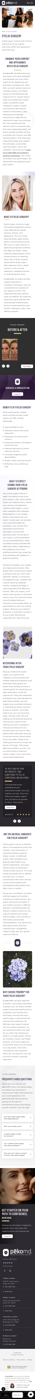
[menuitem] (4, 1271)
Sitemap (29, 1359)
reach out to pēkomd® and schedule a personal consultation (17, 153)
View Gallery (27, 366)
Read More (10, 807)
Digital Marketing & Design (19, 1367)
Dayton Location (9, 1297)
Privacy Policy (21, 1359)
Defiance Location (10, 1336)
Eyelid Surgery (12, 31)
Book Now (8, 1291)
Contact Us (17, 394)
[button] (3, 1389)
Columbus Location (10, 1317)
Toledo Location (9, 1278)
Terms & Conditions (9, 1359)
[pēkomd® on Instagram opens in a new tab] (10, 1271)
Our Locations (6, 1395)
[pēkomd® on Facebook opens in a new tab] (4, 1271)
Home (3, 31)
